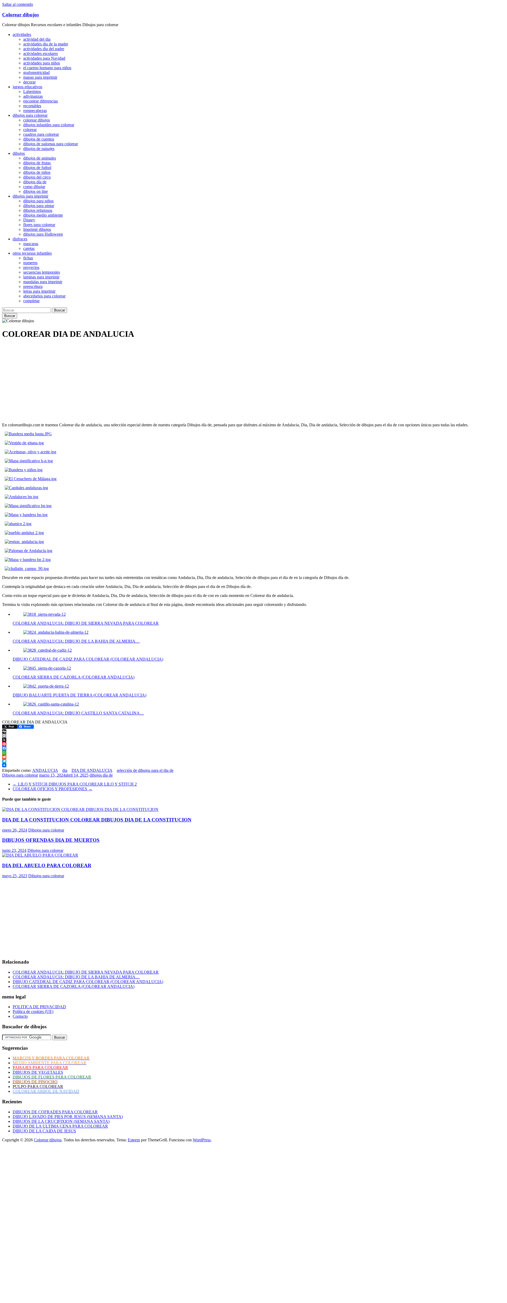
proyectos (31, 267)
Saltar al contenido (17, 4)
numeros (30, 262)
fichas (28, 258)
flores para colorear (39, 224)
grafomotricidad (36, 72)
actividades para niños (41, 63)
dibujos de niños (36, 172)
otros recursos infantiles (32, 253)
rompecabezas (35, 110)
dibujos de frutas (37, 163)
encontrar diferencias (40, 101)
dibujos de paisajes (38, 148)
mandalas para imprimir (42, 281)
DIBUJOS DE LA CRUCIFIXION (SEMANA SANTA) (61, 1121)
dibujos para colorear (30, 115)
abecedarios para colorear (44, 296)
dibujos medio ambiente (43, 215)
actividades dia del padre (43, 48)
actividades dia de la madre (45, 44)
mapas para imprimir (40, 77)
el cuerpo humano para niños (47, 68)
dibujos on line (35, 191)
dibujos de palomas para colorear (50, 144)
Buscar (59, 310)
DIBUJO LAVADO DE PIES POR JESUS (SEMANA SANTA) (68, 1116)
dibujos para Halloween (43, 234)
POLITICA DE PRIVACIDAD (39, 1007)
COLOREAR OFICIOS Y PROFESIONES (52, 789)
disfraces (20, 239)
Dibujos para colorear (20, 775)
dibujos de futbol (37, 167)
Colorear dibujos (20, 14)
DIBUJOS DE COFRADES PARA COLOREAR (55, 1112)
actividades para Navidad (44, 58)
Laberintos (32, 91)
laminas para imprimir (41, 277)
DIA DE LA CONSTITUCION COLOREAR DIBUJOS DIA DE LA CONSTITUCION (96, 820)
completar (31, 300)
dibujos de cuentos (38, 139)
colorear (30, 129)
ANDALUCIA (45, 770)
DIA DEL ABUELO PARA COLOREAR (46, 865)
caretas (29, 248)
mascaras (30, 243)
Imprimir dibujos (37, 229)
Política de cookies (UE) (33, 1011)
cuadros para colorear (41, 134)
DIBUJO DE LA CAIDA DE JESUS (44, 1131)
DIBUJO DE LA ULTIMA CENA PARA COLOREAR (60, 1126)
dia (64, 770)
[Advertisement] (160, 381)
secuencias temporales (41, 272)
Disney (29, 220)
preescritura (33, 286)
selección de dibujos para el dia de (145, 770)
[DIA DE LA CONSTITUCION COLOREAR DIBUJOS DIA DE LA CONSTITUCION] (80, 809)
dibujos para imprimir (30, 196)
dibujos (19, 153)
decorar (29, 82)
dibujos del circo (37, 177)
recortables (32, 106)
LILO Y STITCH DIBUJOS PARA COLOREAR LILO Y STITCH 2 (75, 784)
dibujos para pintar (38, 205)
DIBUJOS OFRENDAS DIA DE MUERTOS (51, 840)
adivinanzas (33, 96)
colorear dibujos (36, 120)
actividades (22, 34)
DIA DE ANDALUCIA (92, 770)
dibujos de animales (39, 158)
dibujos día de (34, 182)
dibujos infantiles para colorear (48, 125)
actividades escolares (40, 53)
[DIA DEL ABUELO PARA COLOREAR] (40, 855)
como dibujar (34, 186)
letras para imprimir (39, 291)
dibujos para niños (38, 201)
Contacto (20, 1016)
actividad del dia (36, 39)
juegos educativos (27, 87)
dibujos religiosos (37, 210)
